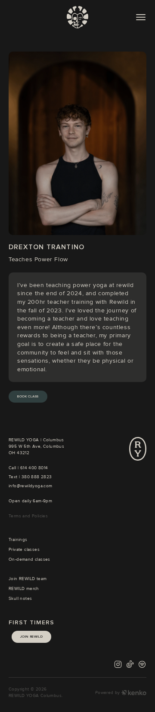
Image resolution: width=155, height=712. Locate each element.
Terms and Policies (28, 516)
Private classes (24, 549)
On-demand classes (29, 559)
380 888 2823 (37, 477)
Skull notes (20, 598)
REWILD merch (24, 588)
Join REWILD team (27, 578)
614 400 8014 (34, 468)
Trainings (18, 539)
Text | (15, 477)
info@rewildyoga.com (31, 486)
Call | (14, 468)
